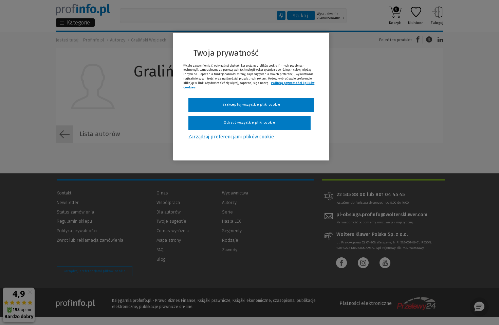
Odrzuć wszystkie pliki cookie (249, 122)
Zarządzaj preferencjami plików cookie (231, 137)
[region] (251, 96)
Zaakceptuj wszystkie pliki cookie (251, 104)
